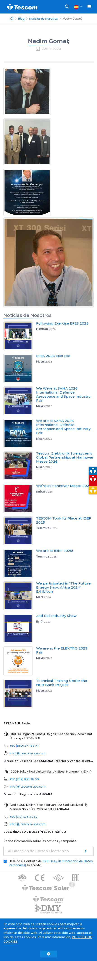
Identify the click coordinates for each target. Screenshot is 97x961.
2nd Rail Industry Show (56, 616)
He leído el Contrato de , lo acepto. (51, 863)
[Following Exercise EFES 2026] (19, 336)
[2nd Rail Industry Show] (19, 628)
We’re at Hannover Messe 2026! (64, 486)
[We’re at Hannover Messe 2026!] (19, 498)
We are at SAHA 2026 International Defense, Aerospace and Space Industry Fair (63, 427)
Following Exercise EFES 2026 (62, 323)
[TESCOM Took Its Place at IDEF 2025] (19, 531)
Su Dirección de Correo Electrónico (38, 851)
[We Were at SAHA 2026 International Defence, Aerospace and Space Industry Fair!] (19, 401)
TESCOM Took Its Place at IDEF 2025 (63, 520)
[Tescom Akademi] (48, 898)
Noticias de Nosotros (43, 18)
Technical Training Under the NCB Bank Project (61, 683)
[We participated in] (19, 596)
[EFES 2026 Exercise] (19, 368)
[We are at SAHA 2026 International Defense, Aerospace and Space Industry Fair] (19, 433)
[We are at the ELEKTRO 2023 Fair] (19, 661)
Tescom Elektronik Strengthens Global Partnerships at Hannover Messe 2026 (65, 457)
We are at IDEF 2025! (54, 551)
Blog (21, 18)
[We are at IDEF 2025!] (19, 563)
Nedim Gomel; (48, 41)
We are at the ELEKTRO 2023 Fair (61, 650)
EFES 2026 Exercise (53, 356)
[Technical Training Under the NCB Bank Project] (19, 693)
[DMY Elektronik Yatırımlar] (48, 909)
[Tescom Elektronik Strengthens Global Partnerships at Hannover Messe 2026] (19, 466)
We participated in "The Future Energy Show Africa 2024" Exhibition (63, 587)
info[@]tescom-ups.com (28, 753)
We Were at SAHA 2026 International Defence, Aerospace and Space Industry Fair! (63, 394)
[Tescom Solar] (48, 886)
